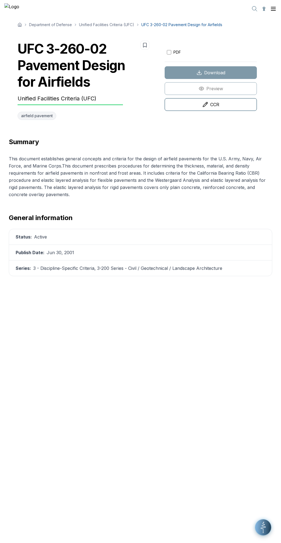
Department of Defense (50, 24)
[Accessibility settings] (264, 9)
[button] (263, 527)
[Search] (254, 9)
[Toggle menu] (273, 9)
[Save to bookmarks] (144, 45)
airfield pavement (37, 115)
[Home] (20, 25)
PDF (177, 52)
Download (214, 72)
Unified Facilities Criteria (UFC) (106, 24)
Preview (214, 88)
